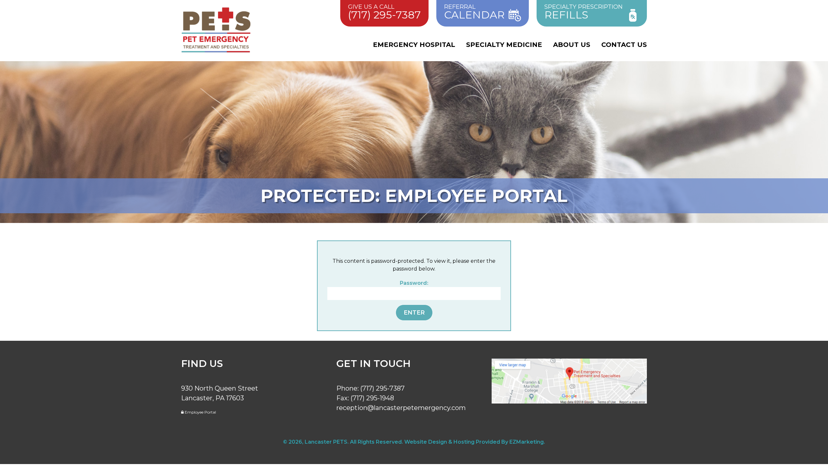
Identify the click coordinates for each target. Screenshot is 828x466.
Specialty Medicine (504, 45)
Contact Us (624, 45)
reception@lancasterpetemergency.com (401, 408)
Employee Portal (200, 412)
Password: (414, 283)
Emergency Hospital (414, 45)
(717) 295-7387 (382, 388)
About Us (571, 45)
